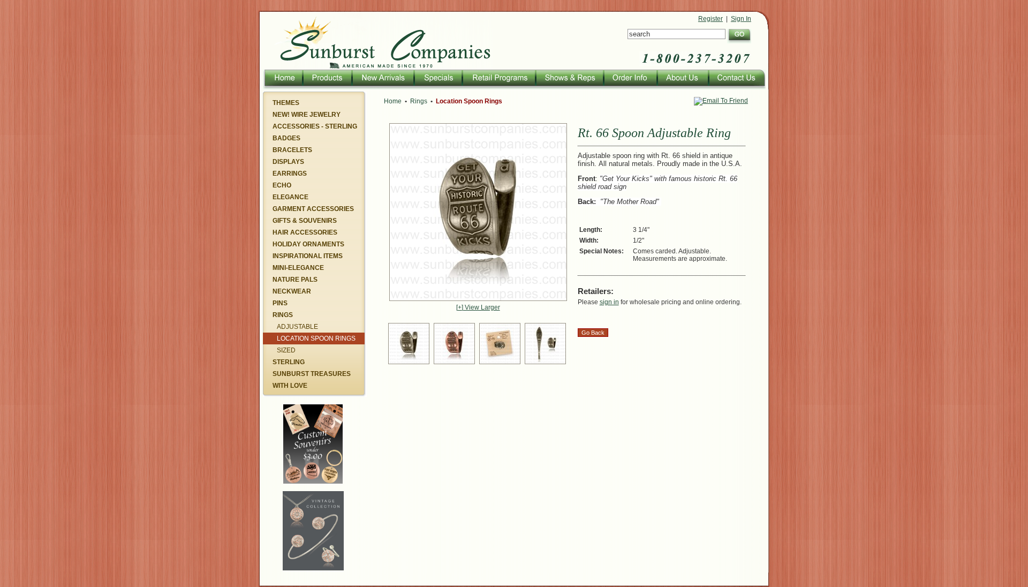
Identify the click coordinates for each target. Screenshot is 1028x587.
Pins (280, 303)
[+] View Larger (478, 307)
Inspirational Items (308, 256)
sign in (609, 302)
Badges (286, 138)
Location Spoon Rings (316, 338)
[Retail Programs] (498, 87)
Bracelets (292, 150)
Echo (282, 185)
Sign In (741, 18)
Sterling (289, 362)
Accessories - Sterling (315, 126)
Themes (286, 103)
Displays (288, 161)
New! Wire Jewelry (307, 114)
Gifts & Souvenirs (305, 220)
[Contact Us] (737, 87)
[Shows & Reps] (569, 87)
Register (710, 18)
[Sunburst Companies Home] (376, 67)
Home (393, 101)
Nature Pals (295, 279)
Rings (283, 315)
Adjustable (297, 326)
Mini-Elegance (298, 268)
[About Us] (682, 87)
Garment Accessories (313, 209)
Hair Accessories (305, 232)
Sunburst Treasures (312, 374)
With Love (290, 385)
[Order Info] (629, 87)
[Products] (326, 87)
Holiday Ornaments (308, 244)
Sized (286, 350)
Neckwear (292, 291)
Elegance (290, 197)
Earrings (290, 173)
